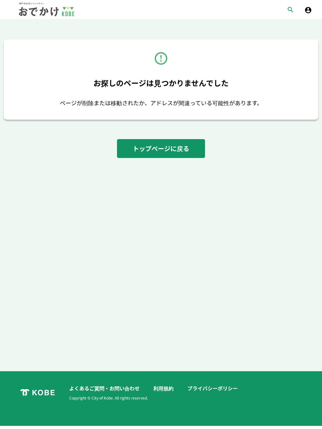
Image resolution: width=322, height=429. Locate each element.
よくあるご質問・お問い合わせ (105, 388)
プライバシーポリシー (212, 388)
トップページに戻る (161, 148)
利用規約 (164, 388)
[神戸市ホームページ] (37, 392)
